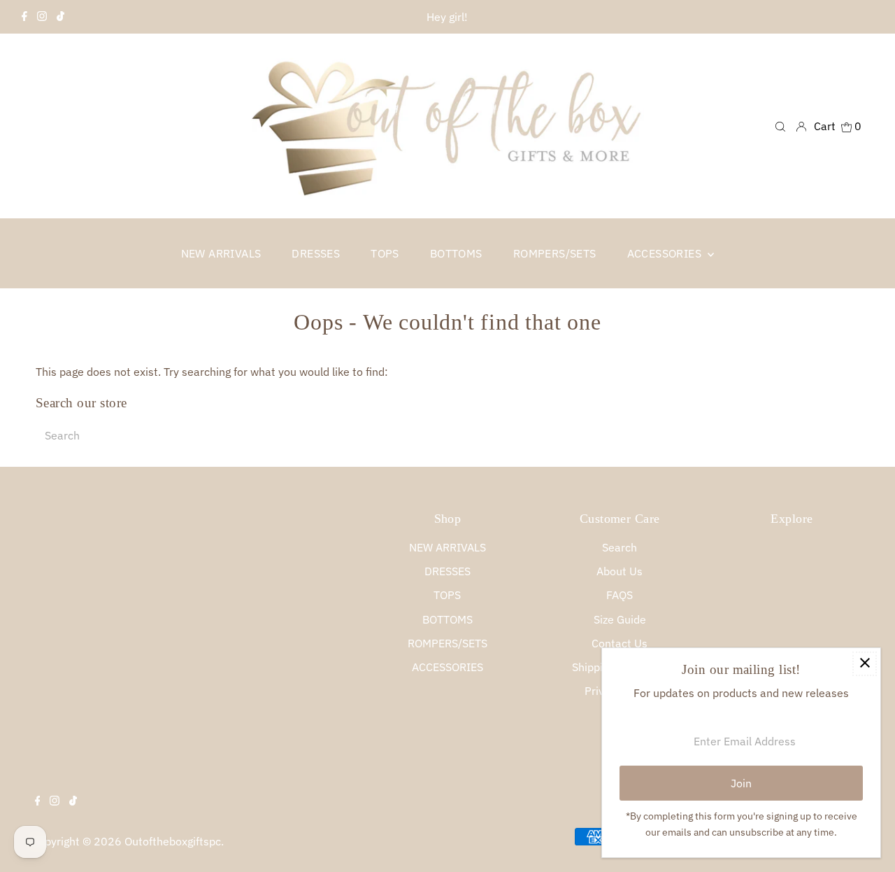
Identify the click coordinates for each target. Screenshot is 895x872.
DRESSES (447, 571)
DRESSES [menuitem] (316, 253)
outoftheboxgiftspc (172, 841)
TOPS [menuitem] (385, 253)
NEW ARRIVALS (447, 547)
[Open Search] (780, 125)
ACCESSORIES (447, 667)
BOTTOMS (447, 619)
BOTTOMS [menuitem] (456, 253)
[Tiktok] (60, 17)
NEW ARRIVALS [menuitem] (221, 253)
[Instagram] (42, 17)
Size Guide (620, 619)
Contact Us (619, 643)
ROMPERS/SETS (447, 643)
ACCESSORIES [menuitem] (666, 253)
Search (619, 547)
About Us (619, 571)
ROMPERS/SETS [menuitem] (554, 253)
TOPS (447, 595)
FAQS (619, 595)
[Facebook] (24, 17)
